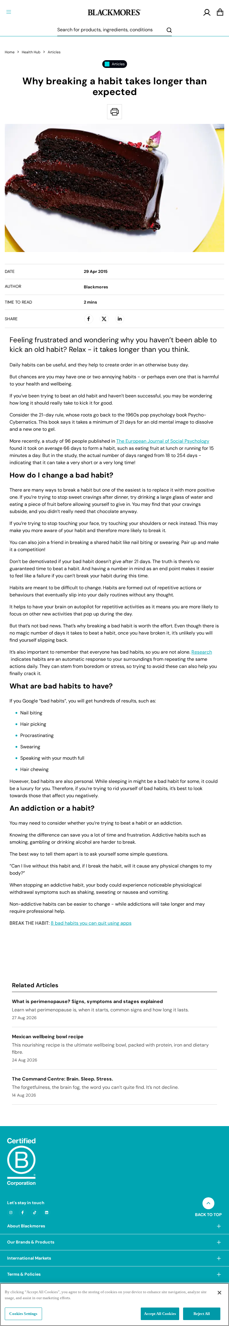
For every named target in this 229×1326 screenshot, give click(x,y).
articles (54, 52)
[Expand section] (219, 1226)
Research (201, 652)
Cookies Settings (23, 1313)
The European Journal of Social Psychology (162, 441)
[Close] (219, 1292)
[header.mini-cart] (220, 12)
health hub (31, 52)
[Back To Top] (208, 1203)
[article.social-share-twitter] (104, 319)
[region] (114, 1304)
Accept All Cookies (160, 1313)
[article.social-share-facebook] (88, 319)
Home (10, 52)
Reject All (202, 1313)
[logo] (114, 11)
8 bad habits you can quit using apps (91, 923)
